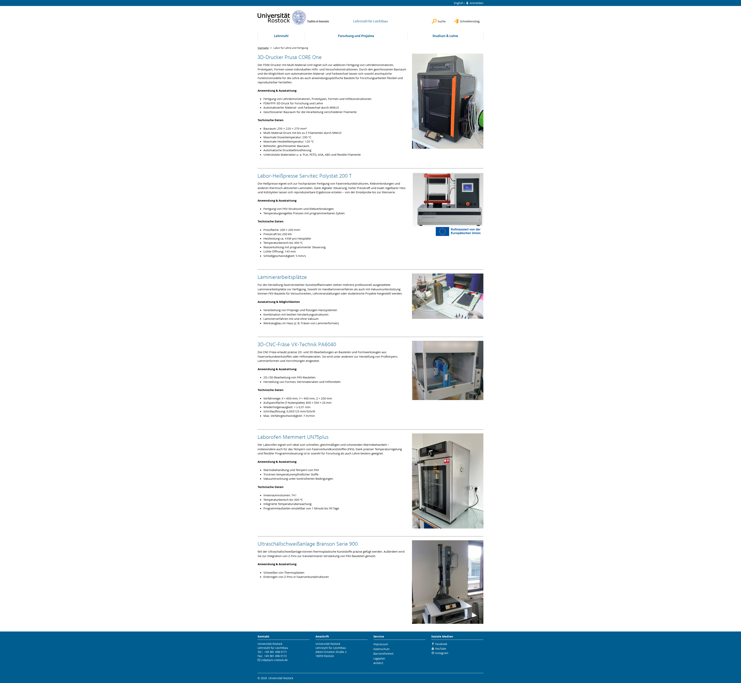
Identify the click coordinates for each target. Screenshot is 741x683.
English (459, 3)
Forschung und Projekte (356, 36)
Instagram (441, 653)
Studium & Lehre (445, 36)
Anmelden (476, 3)
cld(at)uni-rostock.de (274, 660)
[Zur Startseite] (293, 17)
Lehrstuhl (281, 36)
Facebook (441, 644)
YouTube (440, 648)
